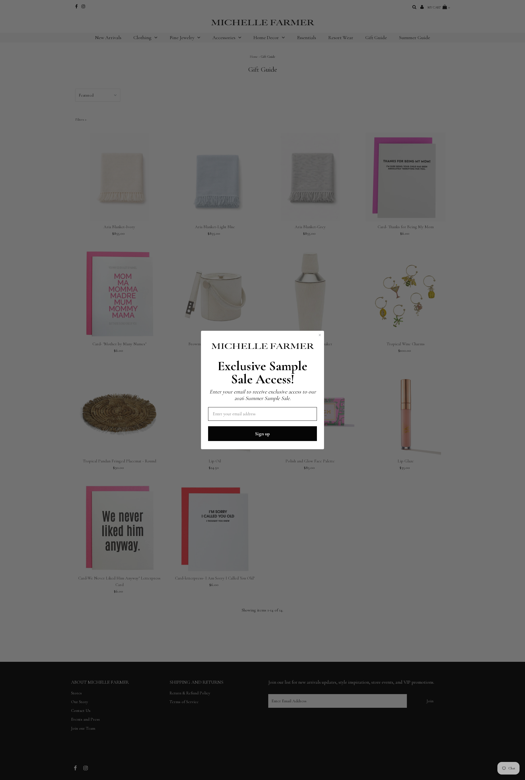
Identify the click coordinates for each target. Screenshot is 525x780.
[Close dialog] (320, 335)
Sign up (262, 434)
